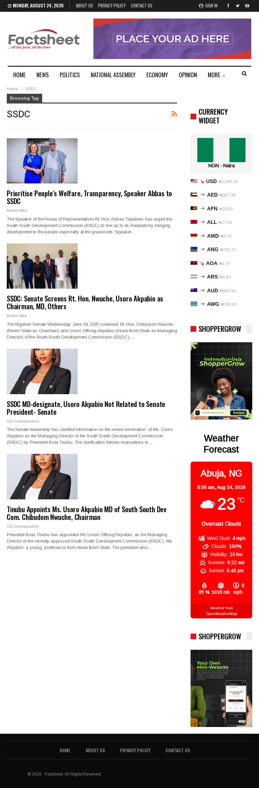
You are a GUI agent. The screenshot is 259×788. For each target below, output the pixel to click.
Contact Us (141, 5)
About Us (84, 5)
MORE (214, 74)
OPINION (188, 74)
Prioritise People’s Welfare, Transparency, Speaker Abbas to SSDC (89, 197)
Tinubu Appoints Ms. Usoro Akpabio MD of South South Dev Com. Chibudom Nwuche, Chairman (86, 513)
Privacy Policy (112, 5)
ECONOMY (157, 74)
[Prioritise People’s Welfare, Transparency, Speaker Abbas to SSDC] (42, 160)
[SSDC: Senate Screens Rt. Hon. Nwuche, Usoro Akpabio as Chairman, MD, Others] (42, 266)
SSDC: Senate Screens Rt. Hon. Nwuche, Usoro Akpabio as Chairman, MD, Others (85, 302)
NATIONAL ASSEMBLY (113, 74)
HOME (19, 74)
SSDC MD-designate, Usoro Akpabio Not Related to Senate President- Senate (86, 408)
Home (65, 750)
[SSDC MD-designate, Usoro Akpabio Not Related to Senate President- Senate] (42, 371)
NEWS (42, 74)
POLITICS (70, 74)
